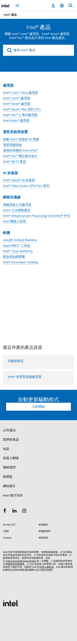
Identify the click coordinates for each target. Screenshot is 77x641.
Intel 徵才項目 (13, 495)
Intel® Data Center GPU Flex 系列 (26, 186)
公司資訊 (9, 430)
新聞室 (7, 477)
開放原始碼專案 (14, 257)
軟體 (6, 232)
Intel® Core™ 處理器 (16, 98)
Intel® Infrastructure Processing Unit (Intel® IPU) (36, 216)
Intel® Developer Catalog (20, 262)
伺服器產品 (15, 361)
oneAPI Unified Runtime (20, 240)
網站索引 (9, 486)
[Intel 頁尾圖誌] (11, 603)
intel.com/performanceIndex (21, 560)
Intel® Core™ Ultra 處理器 (20, 93)
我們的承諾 (11, 440)
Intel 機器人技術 (14, 221)
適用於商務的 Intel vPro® (20, 151)
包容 (6, 449)
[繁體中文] (62, 5)
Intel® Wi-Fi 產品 (14, 162)
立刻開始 (38, 407)
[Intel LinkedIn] (14, 511)
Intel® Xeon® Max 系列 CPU (22, 109)
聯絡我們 (9, 467)
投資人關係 (11, 458)
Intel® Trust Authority (18, 251)
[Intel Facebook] (4, 511)
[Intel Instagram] (24, 511)
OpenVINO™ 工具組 (16, 246)
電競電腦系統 (12, 145)
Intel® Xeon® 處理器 (16, 104)
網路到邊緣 (12, 197)
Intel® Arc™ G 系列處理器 (20, 115)
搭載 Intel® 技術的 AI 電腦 (21, 139)
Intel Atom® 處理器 (16, 121)
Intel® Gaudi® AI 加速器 (19, 180)
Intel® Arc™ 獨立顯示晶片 (20, 156)
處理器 (8, 85)
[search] (9, 50)
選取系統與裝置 (15, 131)
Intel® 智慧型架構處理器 (24, 377)
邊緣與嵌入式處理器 (17, 205)
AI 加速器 (10, 173)
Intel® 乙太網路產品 (16, 210)
